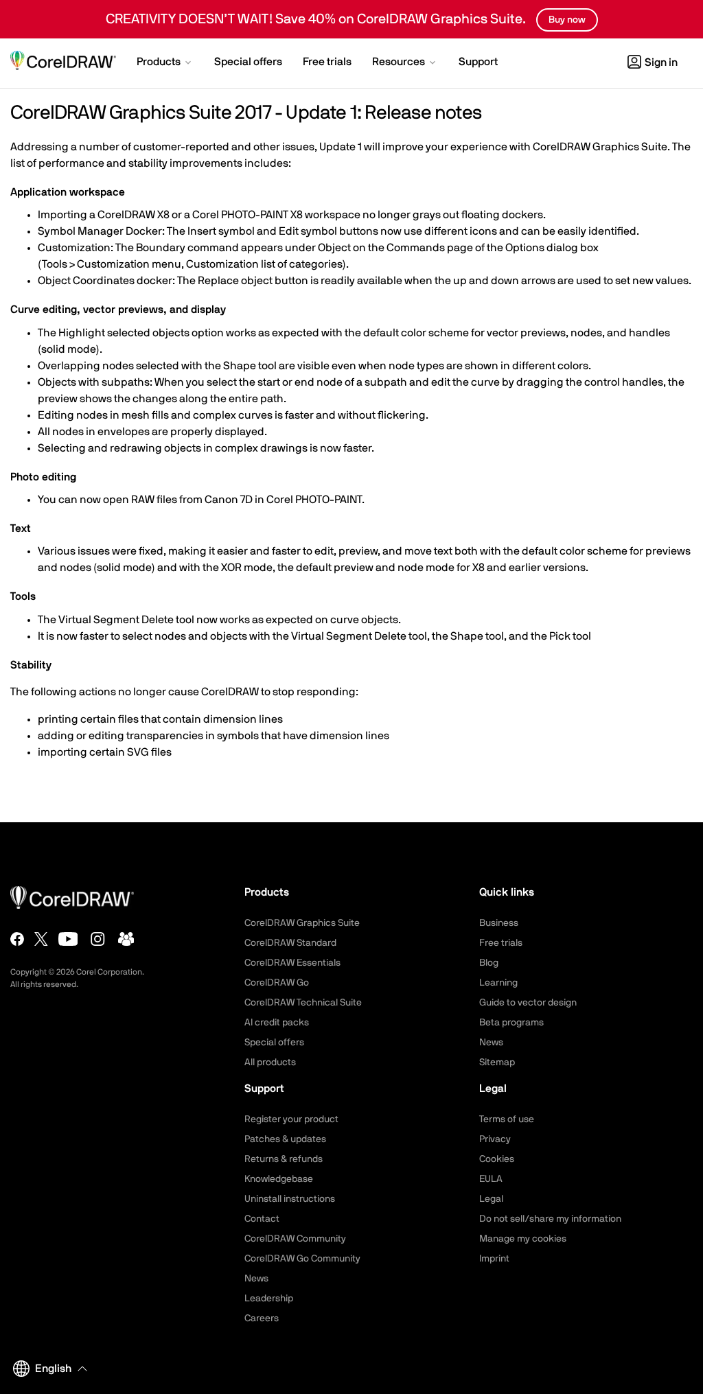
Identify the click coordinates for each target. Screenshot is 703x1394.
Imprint (494, 1259)
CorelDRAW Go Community (302, 1259)
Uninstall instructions (289, 1199)
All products (270, 1062)
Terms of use (506, 1119)
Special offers (274, 1042)
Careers (261, 1318)
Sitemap (497, 1062)
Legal (491, 1199)
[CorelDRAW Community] (126, 939)
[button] (165, 63)
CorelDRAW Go (276, 983)
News (491, 1042)
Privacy (495, 1139)
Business (498, 923)
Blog (488, 963)
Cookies (496, 1159)
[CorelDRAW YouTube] (68, 939)
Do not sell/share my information (550, 1219)
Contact (261, 1219)
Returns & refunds (283, 1159)
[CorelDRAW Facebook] (17, 939)
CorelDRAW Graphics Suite (302, 923)
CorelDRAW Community (295, 1239)
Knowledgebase (278, 1179)
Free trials (500, 943)
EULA (491, 1179)
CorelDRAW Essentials (292, 963)
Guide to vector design (528, 1003)
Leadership (268, 1298)
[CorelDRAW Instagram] (98, 939)
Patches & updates (285, 1139)
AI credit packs (276, 1022)
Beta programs (511, 1022)
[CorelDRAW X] (41, 939)
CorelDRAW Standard (290, 943)
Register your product (291, 1119)
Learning (498, 983)
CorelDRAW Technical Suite (303, 1003)
